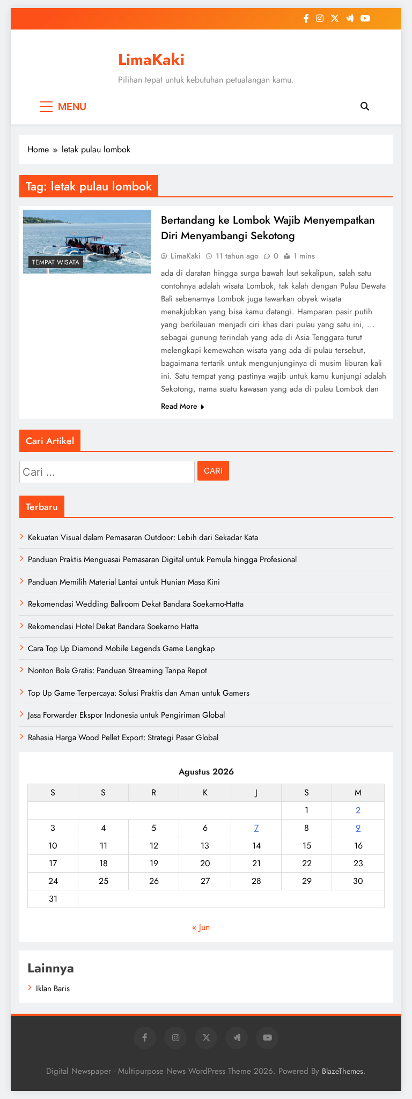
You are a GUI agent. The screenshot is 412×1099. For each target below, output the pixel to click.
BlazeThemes (342, 1071)
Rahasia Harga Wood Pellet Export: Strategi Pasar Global (123, 737)
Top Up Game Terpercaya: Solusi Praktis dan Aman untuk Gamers (138, 693)
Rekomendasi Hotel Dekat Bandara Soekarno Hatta (113, 626)
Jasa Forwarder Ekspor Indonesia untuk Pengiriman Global (126, 715)
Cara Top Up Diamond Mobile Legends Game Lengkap (121, 648)
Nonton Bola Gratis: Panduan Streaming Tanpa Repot (117, 670)
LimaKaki (151, 59)
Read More (179, 406)
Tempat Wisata (55, 262)
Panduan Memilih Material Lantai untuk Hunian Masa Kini (124, 582)
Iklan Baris (53, 988)
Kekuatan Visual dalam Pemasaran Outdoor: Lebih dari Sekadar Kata (143, 537)
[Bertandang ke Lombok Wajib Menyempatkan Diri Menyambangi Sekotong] (87, 242)
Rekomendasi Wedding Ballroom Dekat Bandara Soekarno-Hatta (136, 604)
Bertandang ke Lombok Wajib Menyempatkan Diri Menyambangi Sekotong (268, 228)
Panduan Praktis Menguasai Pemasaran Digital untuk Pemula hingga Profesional (162, 559)
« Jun (201, 927)
